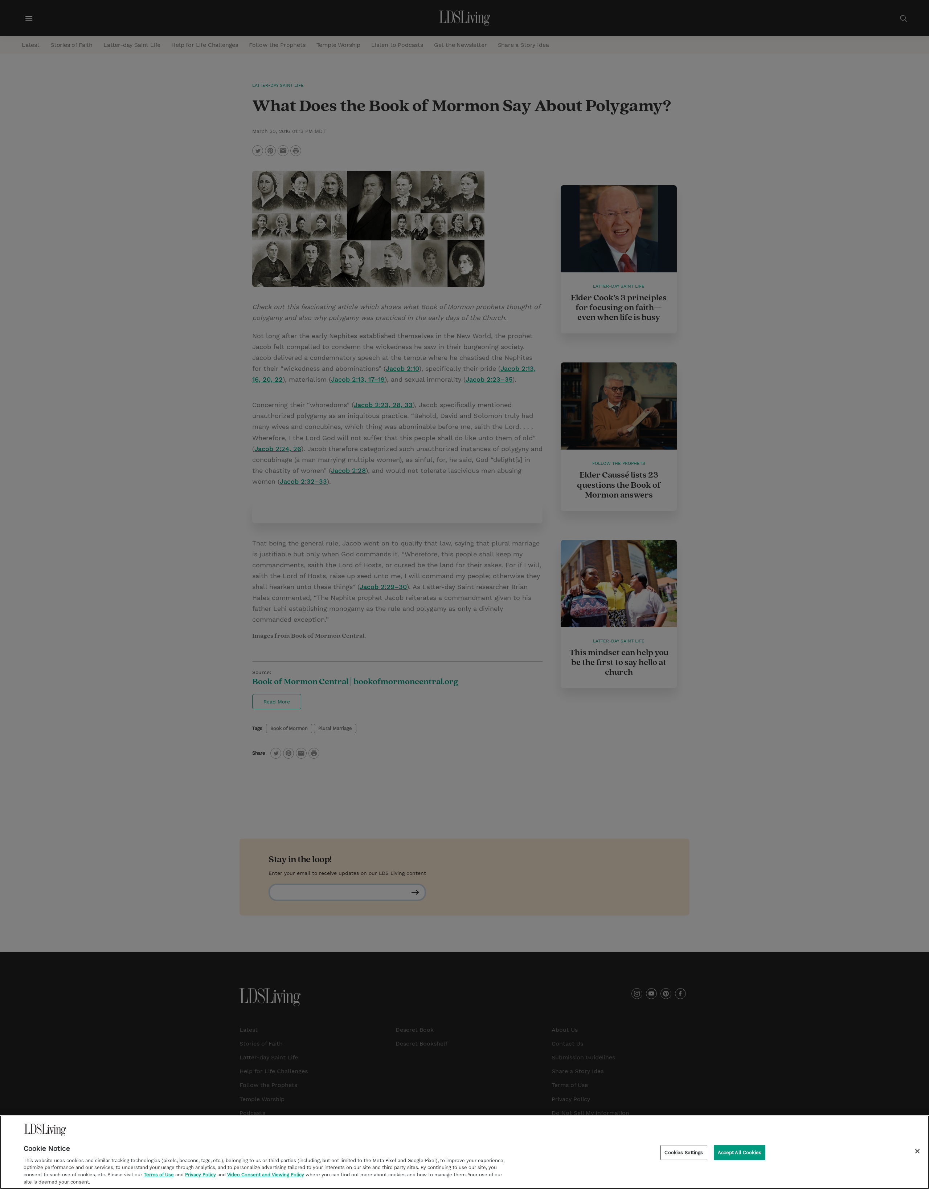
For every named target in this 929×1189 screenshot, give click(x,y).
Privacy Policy (200, 1174)
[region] (464, 1152)
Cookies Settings (683, 1152)
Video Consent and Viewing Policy (265, 1174)
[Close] (917, 1151)
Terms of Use (159, 1174)
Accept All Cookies (739, 1152)
